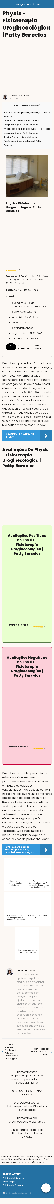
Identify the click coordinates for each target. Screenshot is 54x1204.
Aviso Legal (9, 1181)
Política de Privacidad (14, 1178)
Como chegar (38, 347)
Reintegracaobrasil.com (27, 4)
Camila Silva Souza (19, 95)
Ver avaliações (23, 347)
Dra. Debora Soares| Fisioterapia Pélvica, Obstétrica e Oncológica (11, 1051)
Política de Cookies (13, 1185)
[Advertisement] (27, 66)
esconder (34, 105)
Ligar (11, 346)
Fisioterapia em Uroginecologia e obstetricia (40, 1051)
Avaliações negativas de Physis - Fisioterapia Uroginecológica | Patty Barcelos (22, 141)
